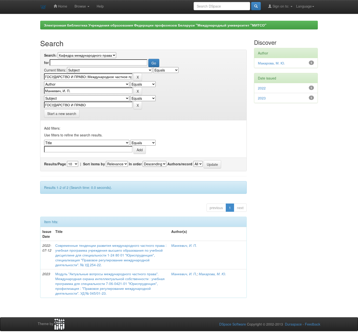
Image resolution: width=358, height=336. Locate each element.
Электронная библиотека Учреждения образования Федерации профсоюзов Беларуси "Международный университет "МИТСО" (155, 25)
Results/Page (55, 163)
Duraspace (293, 324)
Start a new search (61, 113)
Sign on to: (281, 6)
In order (135, 163)
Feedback (312, 324)
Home (62, 6)
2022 (262, 88)
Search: (50, 55)
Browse (81, 6)
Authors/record (179, 163)
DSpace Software (232, 324)
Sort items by (94, 163)
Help (100, 6)
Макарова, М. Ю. (212, 273)
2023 (262, 98)
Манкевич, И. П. (184, 245)
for (46, 62)
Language (304, 6)
